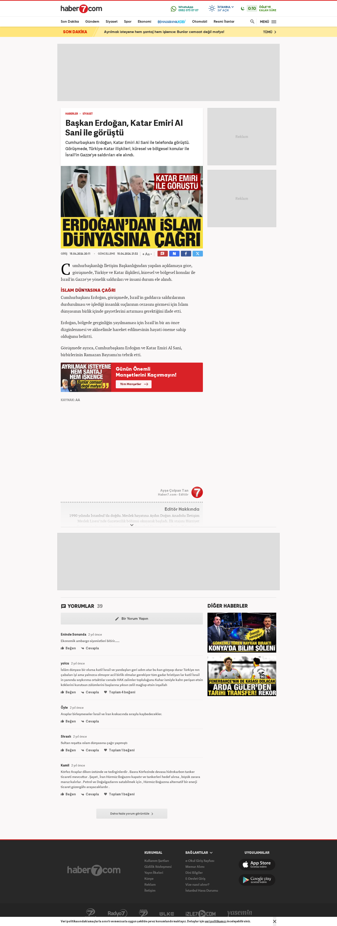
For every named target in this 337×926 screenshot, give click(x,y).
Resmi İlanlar (224, 21)
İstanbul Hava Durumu (201, 890)
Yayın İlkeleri (153, 872)
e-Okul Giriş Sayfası (199, 860)
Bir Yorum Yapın (134, 619)
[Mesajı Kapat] (274, 921)
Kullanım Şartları (156, 860)
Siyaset (112, 21)
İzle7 (200, 913)
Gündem (92, 21)
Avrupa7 (143, 913)
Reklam (150, 884)
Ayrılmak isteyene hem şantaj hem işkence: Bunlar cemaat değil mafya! (164, 32)
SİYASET (88, 114)
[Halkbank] (171, 21)
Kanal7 (90, 913)
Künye (149, 878)
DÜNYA (82, 290)
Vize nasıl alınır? (197, 884)
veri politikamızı (216, 921)
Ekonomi (144, 21)
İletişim (149, 890)
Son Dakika (70, 21)
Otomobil (199, 21)
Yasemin (239, 913)
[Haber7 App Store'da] (257, 864)
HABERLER (71, 114)
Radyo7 (117, 913)
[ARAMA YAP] (251, 21)
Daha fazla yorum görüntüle (130, 813)
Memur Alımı (194, 866)
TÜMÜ (268, 32)
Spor (127, 21)
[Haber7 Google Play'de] (257, 880)
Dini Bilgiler (194, 872)
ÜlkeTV (167, 913)
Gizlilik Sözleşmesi (158, 866)
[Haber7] (81, 8)
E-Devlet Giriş (195, 878)
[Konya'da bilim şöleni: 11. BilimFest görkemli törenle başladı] (241, 632)
